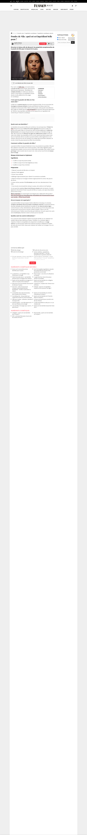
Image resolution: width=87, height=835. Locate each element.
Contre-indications (42, 97)
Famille (46, 1)
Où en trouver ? (41, 95)
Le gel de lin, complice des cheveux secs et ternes (44, 284)
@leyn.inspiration (16, 193)
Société (54, 1)
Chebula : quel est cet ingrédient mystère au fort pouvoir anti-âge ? (42, 287)
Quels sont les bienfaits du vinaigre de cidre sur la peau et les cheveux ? (22, 281)
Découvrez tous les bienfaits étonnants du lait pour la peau (22, 284)
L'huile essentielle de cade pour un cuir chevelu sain (44, 303)
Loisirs (62, 1)
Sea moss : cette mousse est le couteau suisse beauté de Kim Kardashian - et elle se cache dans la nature (21, 289)
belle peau (21, 87)
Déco (30, 1)
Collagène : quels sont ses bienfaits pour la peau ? (21, 313)
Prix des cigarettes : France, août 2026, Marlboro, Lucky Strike (22, 257)
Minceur (55, 9)
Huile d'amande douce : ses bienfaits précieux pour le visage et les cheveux (22, 277)
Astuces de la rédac (62, 39)
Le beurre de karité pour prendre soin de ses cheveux (43, 300)
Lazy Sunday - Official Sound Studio (20, 197)
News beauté (64, 9)
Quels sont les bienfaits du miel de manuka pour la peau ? (43, 293)
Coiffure (16, 9)
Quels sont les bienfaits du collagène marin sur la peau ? (43, 281)
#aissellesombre (28, 195)
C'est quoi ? (40, 90)
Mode (14, 1)
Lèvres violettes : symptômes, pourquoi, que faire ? (41, 252)
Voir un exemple (71, 37)
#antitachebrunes (19, 195)
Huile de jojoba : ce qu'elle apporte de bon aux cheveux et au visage (22, 303)
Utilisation (40, 93)
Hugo (72, 1)
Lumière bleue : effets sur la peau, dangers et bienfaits (21, 261)
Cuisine (21, 1)
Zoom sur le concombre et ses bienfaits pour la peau (20, 269)
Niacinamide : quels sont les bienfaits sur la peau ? (43, 313)
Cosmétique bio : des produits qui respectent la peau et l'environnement (22, 296)
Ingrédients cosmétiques (31, 33)
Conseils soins (21, 33)
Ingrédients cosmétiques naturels (45, 33)
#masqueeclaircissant (48, 195)
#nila (12, 195)
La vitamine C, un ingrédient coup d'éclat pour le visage (20, 274)
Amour (37, 1)
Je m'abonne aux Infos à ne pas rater (24, 83)
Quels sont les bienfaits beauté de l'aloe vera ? (44, 306)
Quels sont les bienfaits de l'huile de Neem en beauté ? (43, 296)
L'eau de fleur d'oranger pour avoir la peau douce (21, 306)
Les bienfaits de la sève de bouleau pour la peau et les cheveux (21, 293)
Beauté (17, 1)
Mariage (42, 1)
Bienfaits (40, 92)
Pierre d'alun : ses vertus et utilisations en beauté (44, 274)
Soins (41, 9)
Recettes (26, 1)
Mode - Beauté (61, 37)
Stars (58, 1)
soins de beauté (31, 109)
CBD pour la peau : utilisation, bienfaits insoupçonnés (22, 300)
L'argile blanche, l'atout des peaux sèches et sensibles (42, 277)
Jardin (33, 1)
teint (12, 128)
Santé (50, 1)
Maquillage (34, 9)
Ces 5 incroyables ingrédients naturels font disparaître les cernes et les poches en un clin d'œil (44, 270)
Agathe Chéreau (18, 43)
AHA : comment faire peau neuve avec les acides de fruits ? (22, 316)
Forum (75, 1)
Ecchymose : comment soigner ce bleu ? (44, 261)
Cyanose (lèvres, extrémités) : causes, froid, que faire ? (43, 257)
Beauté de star (25, 9)
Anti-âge (48, 9)
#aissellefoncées (37, 195)
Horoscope (67, 1)
